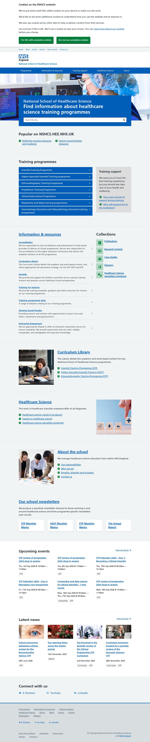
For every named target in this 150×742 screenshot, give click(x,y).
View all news (123, 619)
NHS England (125, 736)
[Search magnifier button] (124, 120)
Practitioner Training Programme (39, 189)
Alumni (42, 49)
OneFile (23, 274)
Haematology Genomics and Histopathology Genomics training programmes (55, 211)
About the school (73, 452)
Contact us (64, 49)
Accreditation (26, 242)
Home (21, 49)
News (28, 49)
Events (34, 49)
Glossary (37, 716)
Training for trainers (29, 287)
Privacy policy (58, 733)
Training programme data (32, 300)
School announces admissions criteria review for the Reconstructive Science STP (28, 649)
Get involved (52, 49)
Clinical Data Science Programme (39, 196)
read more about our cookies (109, 29)
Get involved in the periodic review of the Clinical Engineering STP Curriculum (87, 649)
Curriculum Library (28, 261)
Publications (24, 716)
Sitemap (22, 737)
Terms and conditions (27, 733)
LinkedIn (83, 693)
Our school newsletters (39, 501)
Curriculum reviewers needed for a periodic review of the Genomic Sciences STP (117, 649)
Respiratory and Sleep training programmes (44, 202)
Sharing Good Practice (30, 310)
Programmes (26, 70)
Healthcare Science (105, 70)
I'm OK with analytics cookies (36, 40)
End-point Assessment (30, 323)
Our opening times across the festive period (58, 646)
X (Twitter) (29, 693)
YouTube (55, 693)
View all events (122, 550)
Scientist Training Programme (37, 170)
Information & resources (52, 70)
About (126, 70)
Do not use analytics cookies (73, 40)
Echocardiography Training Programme (42, 183)
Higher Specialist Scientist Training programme (46, 176)
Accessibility (44, 733)
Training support (80, 70)
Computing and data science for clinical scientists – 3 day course (72, 584)
